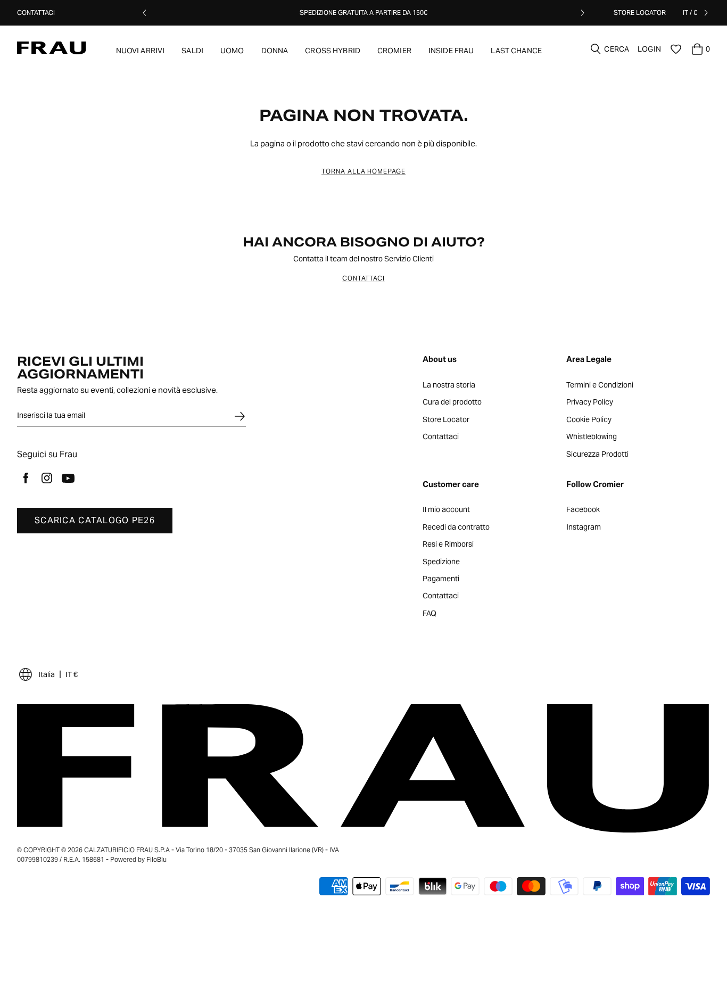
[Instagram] (46, 478)
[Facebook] (25, 478)
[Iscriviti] (239, 416)
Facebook (583, 510)
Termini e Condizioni (599, 385)
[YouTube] (68, 478)
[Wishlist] (676, 49)
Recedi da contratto (456, 527)
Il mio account (446, 510)
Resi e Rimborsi (448, 544)
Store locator (640, 13)
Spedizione (441, 562)
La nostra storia (449, 385)
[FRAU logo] (51, 48)
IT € (71, 674)
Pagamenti (441, 579)
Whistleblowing (591, 437)
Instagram (583, 527)
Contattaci (36, 13)
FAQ (429, 613)
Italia (46, 674)
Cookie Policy (589, 420)
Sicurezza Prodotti (597, 454)
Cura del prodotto (452, 402)
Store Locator (446, 420)
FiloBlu (156, 859)
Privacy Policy (589, 402)
